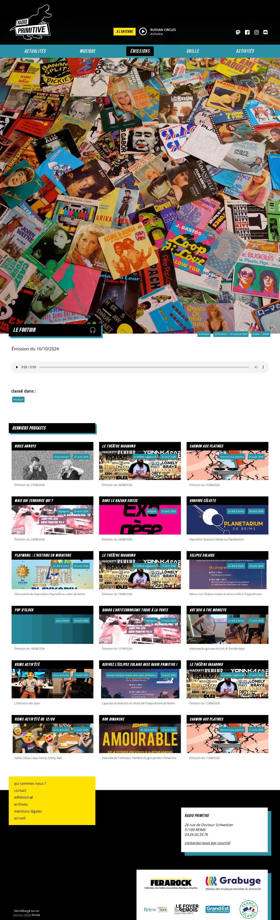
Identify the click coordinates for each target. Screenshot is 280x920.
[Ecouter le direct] (143, 31)
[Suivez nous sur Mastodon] (238, 33)
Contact (20, 790)
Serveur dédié (22, 915)
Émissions (140, 51)
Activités (245, 51)
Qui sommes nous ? (30, 783)
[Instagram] (256, 33)
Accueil (19, 818)
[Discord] (265, 33)
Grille (192, 51)
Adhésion (21, 797)
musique (18, 399)
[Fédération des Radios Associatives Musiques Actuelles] (171, 887)
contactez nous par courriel (207, 842)
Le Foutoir (204, 334)
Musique (87, 51)
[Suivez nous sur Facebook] (247, 33)
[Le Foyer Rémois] (187, 911)
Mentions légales (28, 811)
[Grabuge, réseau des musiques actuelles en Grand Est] (233, 888)
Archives (21, 804)
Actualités (35, 51)
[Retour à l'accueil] (32, 38)
